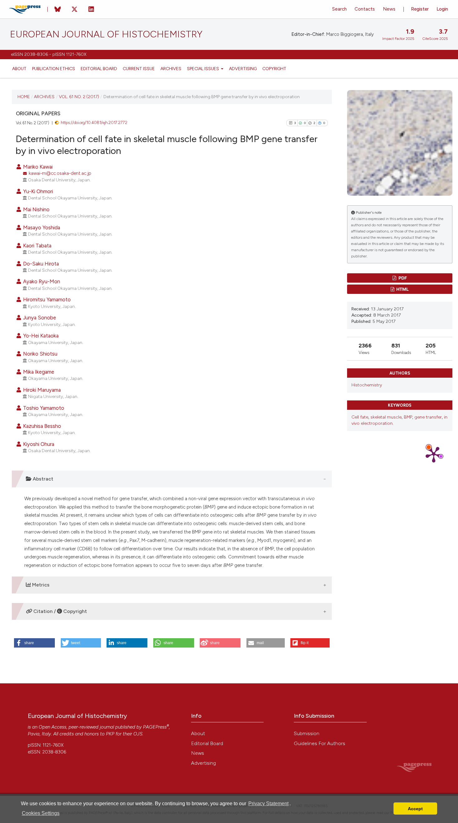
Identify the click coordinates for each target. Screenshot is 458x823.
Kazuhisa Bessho (41, 426)
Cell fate (359, 417)
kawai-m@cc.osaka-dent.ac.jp (60, 173)
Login (442, 9)
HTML (402, 289)
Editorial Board (99, 68)
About (19, 68)
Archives (170, 68)
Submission (306, 733)
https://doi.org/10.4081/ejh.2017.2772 (94, 122)
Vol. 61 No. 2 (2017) (79, 96)
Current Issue (139, 68)
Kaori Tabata (36, 245)
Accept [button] (415, 808)
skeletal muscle (386, 417)
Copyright (274, 68)
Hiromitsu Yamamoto (46, 299)
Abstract (42, 479)
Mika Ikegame (38, 372)
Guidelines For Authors (319, 743)
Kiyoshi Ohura (38, 444)
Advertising (243, 68)
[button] (34, 643)
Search (339, 9)
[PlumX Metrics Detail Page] (433, 454)
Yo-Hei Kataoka (40, 336)
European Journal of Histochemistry (106, 34)
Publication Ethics (53, 68)
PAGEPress (155, 727)
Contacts (365, 9)
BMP (408, 417)
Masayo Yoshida (41, 227)
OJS (137, 734)
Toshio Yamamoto (43, 408)
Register (420, 9)
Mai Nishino (36, 209)
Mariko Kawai (37, 167)
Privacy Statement (268, 803)
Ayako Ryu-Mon (41, 281)
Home (23, 96)
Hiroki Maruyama (41, 390)
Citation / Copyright (59, 611)
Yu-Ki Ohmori (37, 191)
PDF (402, 277)
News (389, 9)
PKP (110, 734)
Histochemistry (366, 385)
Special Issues (203, 68)
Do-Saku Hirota (40, 264)
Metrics (40, 585)
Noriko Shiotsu (39, 354)
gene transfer (428, 417)
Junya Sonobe (39, 317)
